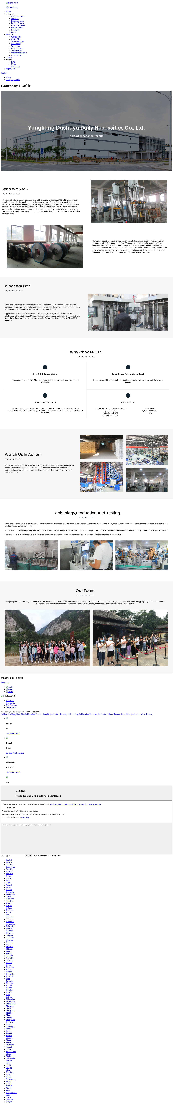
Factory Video (17, 28)
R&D (13, 62)
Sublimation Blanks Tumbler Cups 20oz (114, 714)
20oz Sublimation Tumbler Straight (35, 714)
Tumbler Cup (16, 50)
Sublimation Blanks (19, 53)
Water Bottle (16, 37)
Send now (5, 683)
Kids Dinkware (17, 48)
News (13, 64)
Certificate (15, 30)
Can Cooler (15, 44)
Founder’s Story (17, 21)
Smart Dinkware (17, 41)
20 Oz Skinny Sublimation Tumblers (82, 714)
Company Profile (18, 16)
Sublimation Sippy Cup (10, 714)
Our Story (15, 18)
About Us (10, 700)
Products (9, 34)
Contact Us (15, 66)
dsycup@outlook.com (15, 753)
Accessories (16, 55)
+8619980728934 (13, 733)
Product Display (17, 23)
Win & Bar (15, 46)
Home (8, 12)
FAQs (13, 32)
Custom (9, 57)
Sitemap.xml (11, 707)
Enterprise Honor (18, 25)
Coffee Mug (16, 39)
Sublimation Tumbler (58, 714)
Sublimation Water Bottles (141, 714)
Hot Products (11, 705)
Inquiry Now (11, 69)
